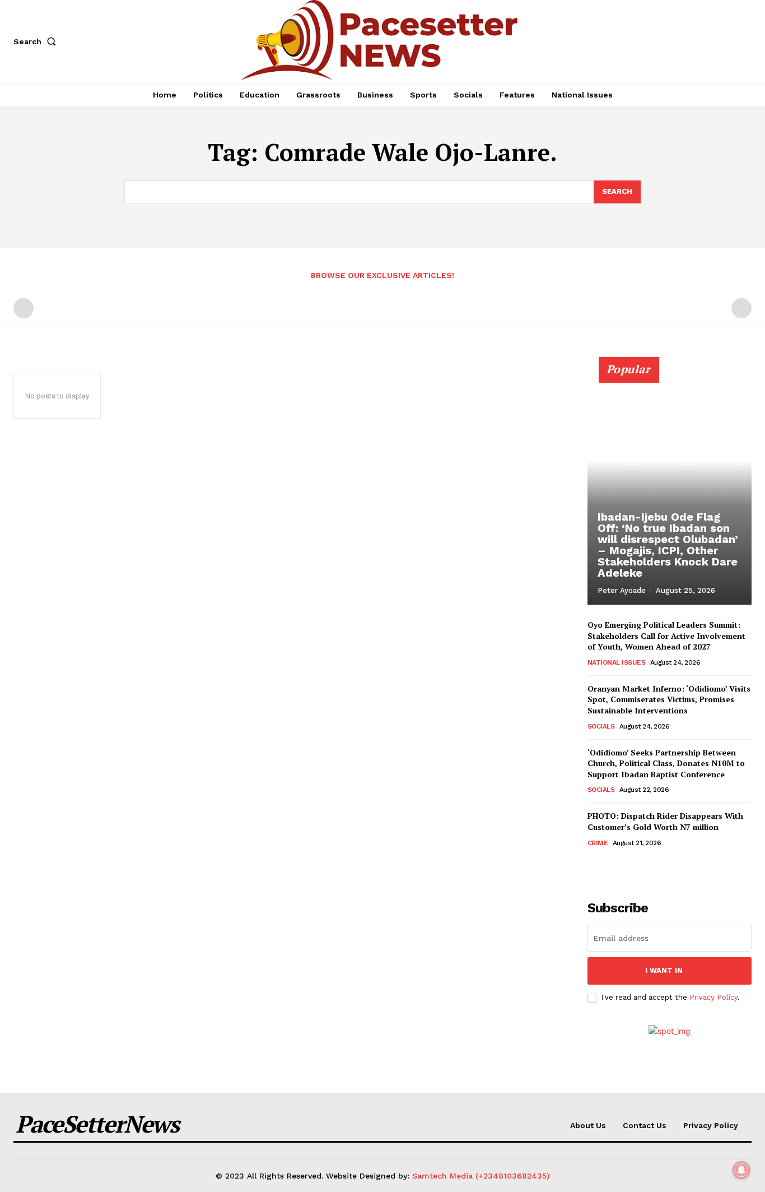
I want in (664, 970)
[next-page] (612, 872)
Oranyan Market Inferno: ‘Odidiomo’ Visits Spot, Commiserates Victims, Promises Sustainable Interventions (668, 699)
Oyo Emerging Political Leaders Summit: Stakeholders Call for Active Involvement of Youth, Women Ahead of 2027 (666, 635)
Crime (597, 843)
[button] (36, 41)
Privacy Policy (713, 997)
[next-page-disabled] (741, 308)
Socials (601, 726)
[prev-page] (23, 308)
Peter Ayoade (622, 590)
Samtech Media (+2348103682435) (480, 1175)
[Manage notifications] (741, 1170)
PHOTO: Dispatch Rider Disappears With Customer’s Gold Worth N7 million (665, 821)
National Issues (616, 662)
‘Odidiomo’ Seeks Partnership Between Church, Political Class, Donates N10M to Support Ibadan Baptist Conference (666, 763)
